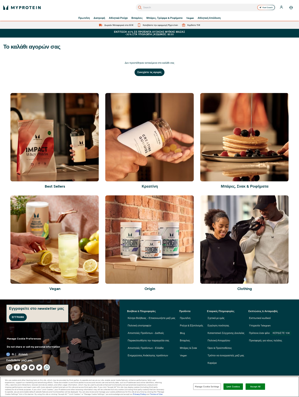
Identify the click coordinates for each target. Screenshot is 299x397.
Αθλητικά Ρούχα (118, 18)
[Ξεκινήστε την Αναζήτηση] (140, 7)
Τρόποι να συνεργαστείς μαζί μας (226, 355)
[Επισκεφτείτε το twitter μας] (39, 367)
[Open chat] (47, 367)
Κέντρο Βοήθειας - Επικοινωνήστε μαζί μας (151, 318)
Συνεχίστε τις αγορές (149, 72)
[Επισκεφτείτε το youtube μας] (32, 367)
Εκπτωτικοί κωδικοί (260, 318)
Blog (182, 333)
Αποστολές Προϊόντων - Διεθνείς (146, 333)
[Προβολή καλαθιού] (291, 7)
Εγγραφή (18, 317)
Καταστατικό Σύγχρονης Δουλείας (226, 333)
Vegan (190, 18)
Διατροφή (99, 18)
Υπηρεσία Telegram (260, 325)
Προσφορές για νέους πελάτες (265, 340)
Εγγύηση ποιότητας (218, 325)
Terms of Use (156, 394)
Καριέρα (212, 363)
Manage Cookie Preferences (24, 338)
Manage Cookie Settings (207, 386)
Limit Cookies (233, 386)
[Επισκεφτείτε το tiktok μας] (24, 367)
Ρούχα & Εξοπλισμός (191, 325)
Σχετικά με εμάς (216, 318)
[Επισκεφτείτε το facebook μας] (17, 367)
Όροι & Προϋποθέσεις (220, 348)
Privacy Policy (139, 394)
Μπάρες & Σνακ (188, 348)
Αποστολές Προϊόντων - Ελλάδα (146, 348)
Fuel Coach (268, 7)
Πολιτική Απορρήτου (219, 340)
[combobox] (206, 7)
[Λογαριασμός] (281, 7)
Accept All (255, 386)
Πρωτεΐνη (84, 18)
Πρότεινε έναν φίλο (269, 333)
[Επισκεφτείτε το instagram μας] (9, 367)
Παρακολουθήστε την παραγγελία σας (148, 340)
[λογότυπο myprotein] (22, 7)
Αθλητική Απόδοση (209, 18)
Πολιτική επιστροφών (139, 325)
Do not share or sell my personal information (33, 346)
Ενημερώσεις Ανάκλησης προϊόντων (148, 355)
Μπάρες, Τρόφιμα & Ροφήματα (164, 18)
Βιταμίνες (137, 18)
